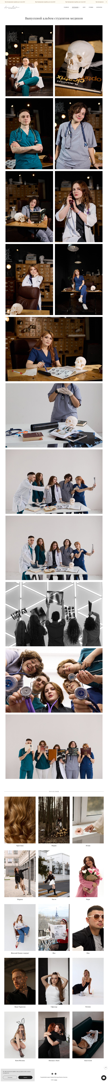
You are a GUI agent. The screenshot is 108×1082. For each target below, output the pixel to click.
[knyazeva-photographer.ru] (11, 7)
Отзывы (91, 7)
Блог (84, 7)
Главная (66, 7)
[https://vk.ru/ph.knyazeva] (52, 1074)
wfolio (55, 1079)
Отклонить (10, 1077)
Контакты (99, 7)
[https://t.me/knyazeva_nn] (55, 1074)
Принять (25, 1077)
